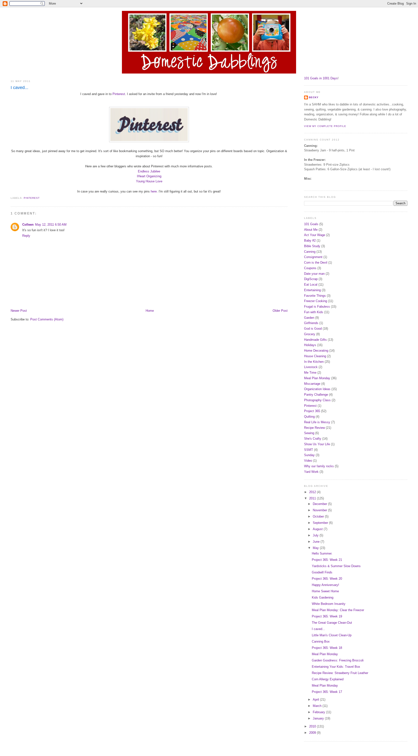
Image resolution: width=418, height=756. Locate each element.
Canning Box (321, 641)
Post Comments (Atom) (46, 319)
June (317, 541)
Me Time (310, 372)
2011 (313, 498)
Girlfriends (311, 323)
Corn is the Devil (315, 262)
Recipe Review (314, 428)
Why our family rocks (319, 466)
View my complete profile (325, 126)
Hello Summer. (322, 553)
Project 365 (312, 411)
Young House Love (149, 181)
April (316, 699)
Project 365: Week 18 (327, 648)
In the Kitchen (314, 361)
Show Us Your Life (317, 444)
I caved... (19, 87)
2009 (313, 732)
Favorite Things (315, 295)
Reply (26, 235)
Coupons (310, 268)
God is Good (313, 328)
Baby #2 (310, 240)
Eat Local (310, 284)
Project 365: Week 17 (327, 692)
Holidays (310, 345)
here (154, 191)
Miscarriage (312, 383)
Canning (309, 251)
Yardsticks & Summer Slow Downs (336, 566)
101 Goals (311, 224)
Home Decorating (316, 350)
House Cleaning (315, 356)
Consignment (313, 257)
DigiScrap (311, 279)
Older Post (280, 310)
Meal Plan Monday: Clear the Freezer (338, 610)
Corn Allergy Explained (327, 679)
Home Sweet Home (325, 591)
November (320, 510)
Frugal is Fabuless (317, 306)
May (316, 548)
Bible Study (312, 246)
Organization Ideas (317, 389)
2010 (313, 726)
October (319, 516)
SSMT (308, 450)
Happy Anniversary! (325, 585)
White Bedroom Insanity (328, 604)
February (319, 712)
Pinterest (118, 94)
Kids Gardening (322, 597)
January (319, 718)
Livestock (311, 367)
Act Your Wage (314, 235)
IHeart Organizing (149, 176)
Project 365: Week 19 (327, 616)
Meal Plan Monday (317, 378)
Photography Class (317, 400)
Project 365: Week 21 (327, 560)
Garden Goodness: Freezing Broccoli (338, 660)
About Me (311, 229)
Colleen (28, 224)
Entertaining (312, 290)
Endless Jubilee (149, 171)
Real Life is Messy (317, 422)
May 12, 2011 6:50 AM (51, 224)
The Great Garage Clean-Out (332, 622)
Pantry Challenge (316, 394)
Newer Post (19, 310)
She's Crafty (312, 438)
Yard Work (311, 472)
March (317, 706)
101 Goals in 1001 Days (321, 78)
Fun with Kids (313, 312)
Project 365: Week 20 (327, 578)
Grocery (309, 334)
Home (150, 310)
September (321, 523)
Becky (314, 97)
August (318, 529)
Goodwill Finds (322, 572)
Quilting (309, 416)
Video (308, 460)
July (316, 535)
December (320, 504)
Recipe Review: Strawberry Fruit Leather (340, 673)
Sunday (309, 455)
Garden (309, 317)
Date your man (314, 273)
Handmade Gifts (315, 339)
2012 (313, 492)
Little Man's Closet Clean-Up (331, 635)
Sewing (309, 433)
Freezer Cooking (315, 301)
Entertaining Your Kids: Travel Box (336, 666)
